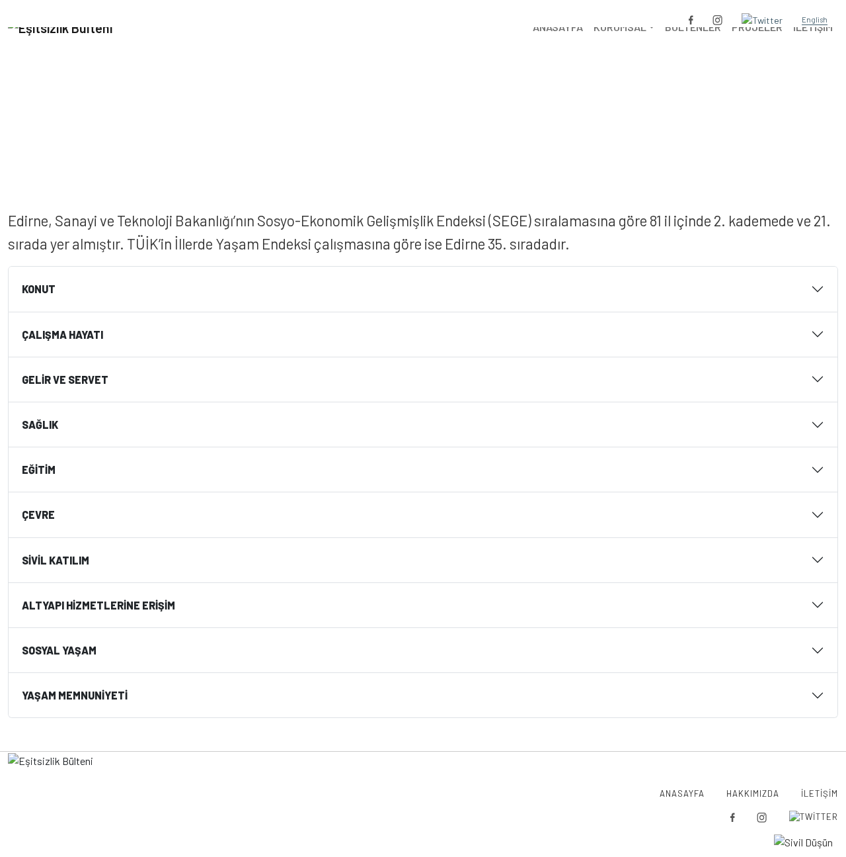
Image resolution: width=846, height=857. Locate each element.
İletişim (819, 793)
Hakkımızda (752, 793)
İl (452, 125)
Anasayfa (414, 125)
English (814, 19)
